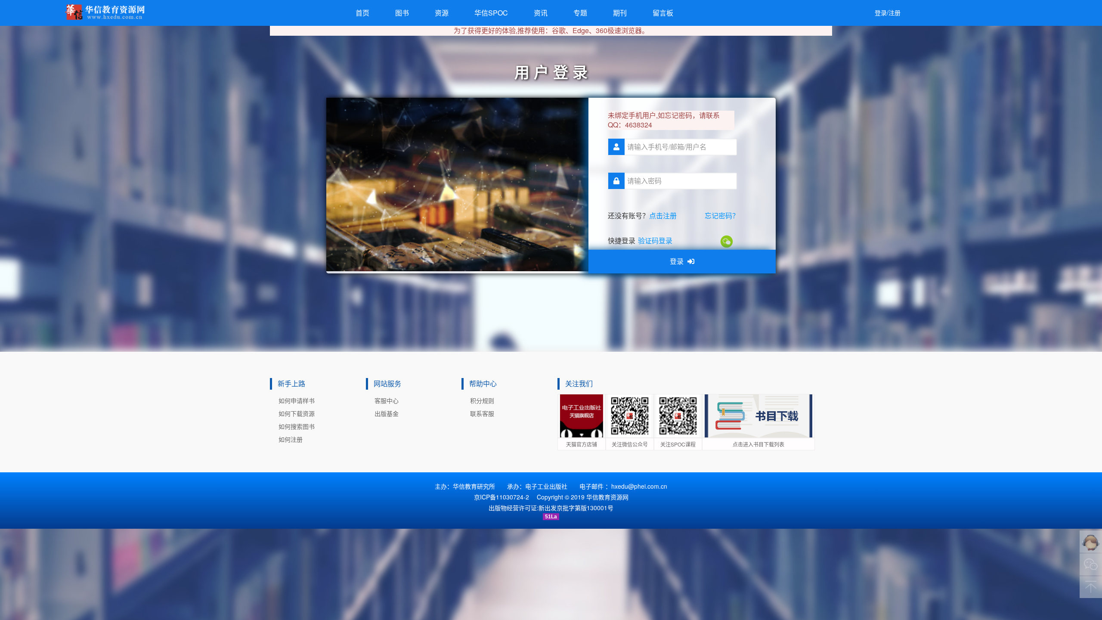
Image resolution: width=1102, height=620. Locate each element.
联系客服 (482, 413)
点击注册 (663, 215)
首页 (362, 13)
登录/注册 (888, 12)
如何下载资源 (297, 413)
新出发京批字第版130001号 (576, 507)
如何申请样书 (297, 400)
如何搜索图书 (297, 426)
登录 (677, 261)
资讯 (541, 13)
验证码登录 (655, 240)
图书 (402, 13)
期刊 (620, 13)
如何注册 (291, 439)
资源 (442, 13)
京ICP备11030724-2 (501, 497)
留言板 (663, 13)
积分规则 (482, 400)
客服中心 (387, 400)
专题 (580, 13)
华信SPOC (491, 13)
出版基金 (387, 413)
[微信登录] (727, 241)
